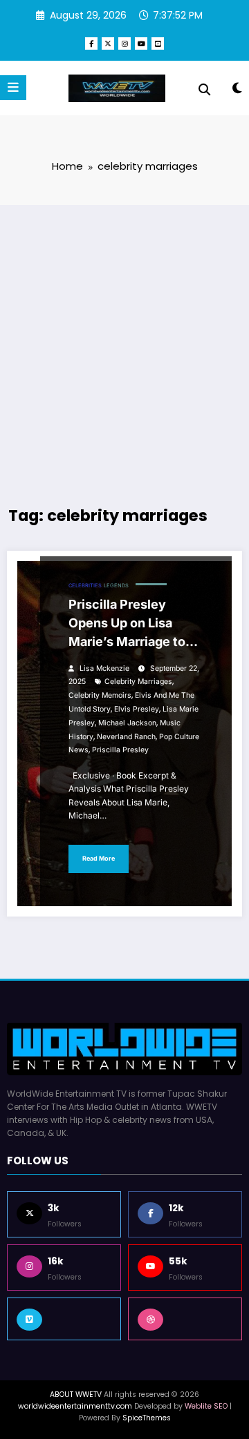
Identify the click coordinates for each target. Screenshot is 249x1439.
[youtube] (141, 43)
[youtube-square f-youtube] (157, 43)
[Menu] (13, 87)
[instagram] (124, 43)
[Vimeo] (64, 1319)
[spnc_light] (237, 91)
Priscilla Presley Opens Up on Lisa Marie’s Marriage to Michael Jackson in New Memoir (126, 625)
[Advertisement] (124, 343)
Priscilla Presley (120, 749)
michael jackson (127, 722)
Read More (98, 858)
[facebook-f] (91, 43)
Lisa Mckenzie (104, 668)
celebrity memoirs (99, 695)
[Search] (204, 90)
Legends (116, 586)
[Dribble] (185, 1319)
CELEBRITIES (85, 586)
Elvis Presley (136, 709)
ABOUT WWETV (76, 1394)
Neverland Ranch (126, 736)
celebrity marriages (138, 681)
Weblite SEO (206, 1406)
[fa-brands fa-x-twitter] (108, 43)
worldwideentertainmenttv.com (75, 1406)
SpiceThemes (146, 1418)
